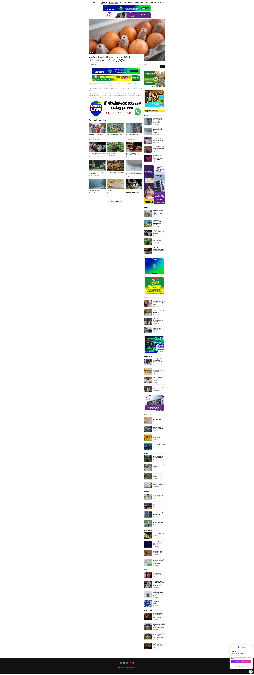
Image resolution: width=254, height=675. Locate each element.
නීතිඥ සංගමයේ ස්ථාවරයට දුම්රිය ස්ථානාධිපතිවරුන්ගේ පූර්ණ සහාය (134, 184)
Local (125, 2)
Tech (151, 2)
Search (145, 64)
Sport (142, 2)
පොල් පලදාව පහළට (115, 147)
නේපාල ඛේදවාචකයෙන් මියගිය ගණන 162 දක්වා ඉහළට (148, 458)
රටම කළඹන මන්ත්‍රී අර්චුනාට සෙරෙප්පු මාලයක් (148, 330)
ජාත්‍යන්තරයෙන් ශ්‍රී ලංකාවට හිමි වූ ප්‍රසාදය (148, 535)
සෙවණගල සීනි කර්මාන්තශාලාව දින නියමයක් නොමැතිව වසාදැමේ (115, 128)
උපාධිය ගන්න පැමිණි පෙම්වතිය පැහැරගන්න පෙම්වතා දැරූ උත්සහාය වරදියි (134, 128)
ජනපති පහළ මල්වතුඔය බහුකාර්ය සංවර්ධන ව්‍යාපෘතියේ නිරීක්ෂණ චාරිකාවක (97, 128)
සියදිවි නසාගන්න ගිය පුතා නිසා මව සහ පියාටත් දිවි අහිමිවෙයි (148, 476)
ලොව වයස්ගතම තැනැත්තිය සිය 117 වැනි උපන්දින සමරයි (148, 467)
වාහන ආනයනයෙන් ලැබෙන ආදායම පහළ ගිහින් (148, 429)
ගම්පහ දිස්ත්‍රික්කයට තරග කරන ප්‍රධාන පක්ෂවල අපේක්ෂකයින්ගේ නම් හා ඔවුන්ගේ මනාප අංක (148, 616)
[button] (251, 672)
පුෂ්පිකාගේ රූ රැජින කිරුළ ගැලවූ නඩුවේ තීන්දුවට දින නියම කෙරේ (148, 321)
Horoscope (157, 2)
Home (120, 2)
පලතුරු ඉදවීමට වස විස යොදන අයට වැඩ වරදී (148, 553)
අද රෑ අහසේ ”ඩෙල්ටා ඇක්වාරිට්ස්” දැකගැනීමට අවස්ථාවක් (148, 544)
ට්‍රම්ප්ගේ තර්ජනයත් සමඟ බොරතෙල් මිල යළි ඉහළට (148, 485)
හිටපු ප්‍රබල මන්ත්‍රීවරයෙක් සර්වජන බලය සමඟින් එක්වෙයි (148, 380)
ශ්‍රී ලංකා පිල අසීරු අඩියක (148, 523)
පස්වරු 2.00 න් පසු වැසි (97, 184)
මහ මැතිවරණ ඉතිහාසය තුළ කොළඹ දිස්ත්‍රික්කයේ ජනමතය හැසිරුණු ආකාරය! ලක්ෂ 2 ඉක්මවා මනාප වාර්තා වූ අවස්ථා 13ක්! (148, 636)
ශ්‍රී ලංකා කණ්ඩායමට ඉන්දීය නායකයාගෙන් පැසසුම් (148, 497)
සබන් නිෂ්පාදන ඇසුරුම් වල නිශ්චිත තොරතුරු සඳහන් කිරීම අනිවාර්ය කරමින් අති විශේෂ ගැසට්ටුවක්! (148, 562)
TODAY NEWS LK (108, 2)
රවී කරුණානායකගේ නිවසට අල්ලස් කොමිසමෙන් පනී (97, 165)
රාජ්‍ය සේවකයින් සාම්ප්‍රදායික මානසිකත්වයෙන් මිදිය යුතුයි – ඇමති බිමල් (148, 149)
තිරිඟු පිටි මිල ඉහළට (115, 184)
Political (131, 2)
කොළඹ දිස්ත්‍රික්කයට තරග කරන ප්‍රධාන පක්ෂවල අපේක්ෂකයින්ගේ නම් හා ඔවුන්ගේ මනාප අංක (148, 646)
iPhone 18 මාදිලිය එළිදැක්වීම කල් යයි (148, 575)
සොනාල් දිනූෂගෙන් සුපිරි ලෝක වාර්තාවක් (148, 514)
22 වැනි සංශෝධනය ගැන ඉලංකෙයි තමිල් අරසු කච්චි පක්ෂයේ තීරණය (148, 371)
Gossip (147, 2)
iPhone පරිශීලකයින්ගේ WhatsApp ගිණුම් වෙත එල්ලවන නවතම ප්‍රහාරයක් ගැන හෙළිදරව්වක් (148, 584)
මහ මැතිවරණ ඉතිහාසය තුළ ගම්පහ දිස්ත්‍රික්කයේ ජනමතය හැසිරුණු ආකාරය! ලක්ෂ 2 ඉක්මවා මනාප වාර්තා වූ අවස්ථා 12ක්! (148, 626)
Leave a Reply (116, 201)
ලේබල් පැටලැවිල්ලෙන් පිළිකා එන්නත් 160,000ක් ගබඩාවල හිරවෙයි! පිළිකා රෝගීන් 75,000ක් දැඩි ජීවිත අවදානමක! (148, 158)
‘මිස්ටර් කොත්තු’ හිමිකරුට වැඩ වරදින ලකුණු (148, 312)
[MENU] (90, 3)
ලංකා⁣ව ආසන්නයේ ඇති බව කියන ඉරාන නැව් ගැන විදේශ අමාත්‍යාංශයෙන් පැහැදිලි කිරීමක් (134, 165)
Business (92, 52)
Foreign (137, 2)
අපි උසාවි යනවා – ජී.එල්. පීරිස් (148, 389)
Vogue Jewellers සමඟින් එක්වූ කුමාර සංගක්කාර (148, 446)
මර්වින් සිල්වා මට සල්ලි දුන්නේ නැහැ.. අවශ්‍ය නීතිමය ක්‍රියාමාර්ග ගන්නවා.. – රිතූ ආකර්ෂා (148, 303)
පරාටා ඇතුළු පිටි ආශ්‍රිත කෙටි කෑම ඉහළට (115, 165)
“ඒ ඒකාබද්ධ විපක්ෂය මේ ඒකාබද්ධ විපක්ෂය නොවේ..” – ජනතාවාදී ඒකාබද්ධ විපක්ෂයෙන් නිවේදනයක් (148, 362)
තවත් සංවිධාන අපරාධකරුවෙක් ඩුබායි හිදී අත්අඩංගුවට (97, 147)
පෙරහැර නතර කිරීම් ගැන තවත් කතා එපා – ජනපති (148, 140)
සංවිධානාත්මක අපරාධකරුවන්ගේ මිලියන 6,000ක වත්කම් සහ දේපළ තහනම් (134, 147)
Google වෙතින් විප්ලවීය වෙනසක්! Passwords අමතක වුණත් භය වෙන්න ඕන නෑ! (148, 594)
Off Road (90, 139)
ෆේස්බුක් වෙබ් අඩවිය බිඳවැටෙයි (148, 603)
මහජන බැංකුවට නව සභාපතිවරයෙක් (148, 437)
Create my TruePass (241, 661)
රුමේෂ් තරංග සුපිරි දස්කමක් (148, 506)
